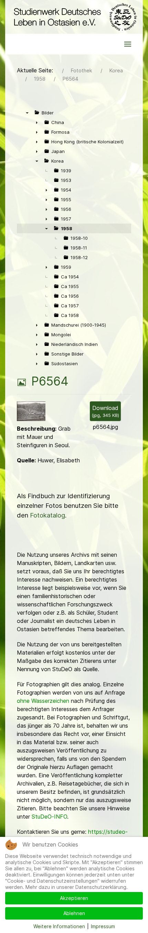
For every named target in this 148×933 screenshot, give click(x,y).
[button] (127, 44)
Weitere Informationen (59, 926)
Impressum (103, 926)
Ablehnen (74, 913)
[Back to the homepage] (74, 17)
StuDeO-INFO (49, 816)
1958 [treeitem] (66, 228)
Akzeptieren (74, 898)
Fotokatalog (47, 515)
